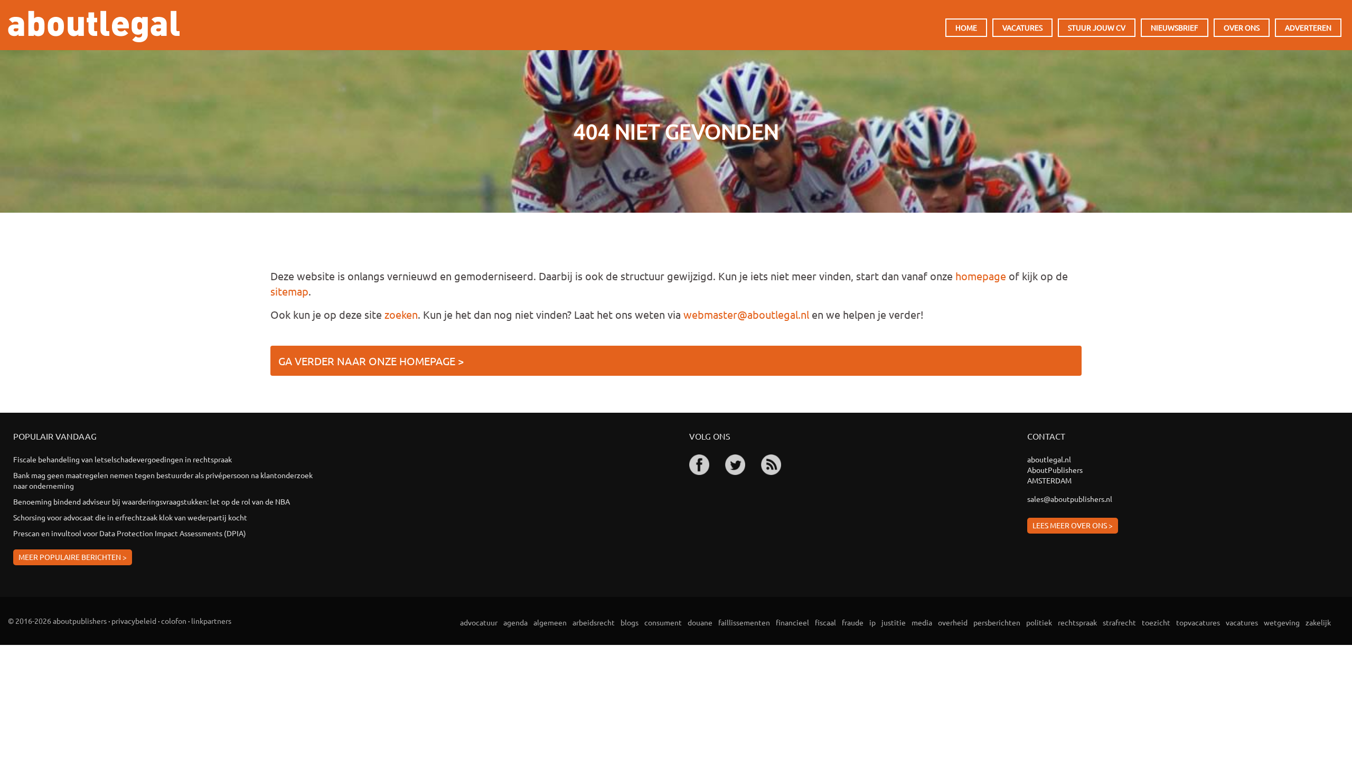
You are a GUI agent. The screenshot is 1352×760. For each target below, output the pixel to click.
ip (872, 622)
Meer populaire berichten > (72, 557)
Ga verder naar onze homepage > (371, 360)
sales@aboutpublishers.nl (1069, 499)
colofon (173, 620)
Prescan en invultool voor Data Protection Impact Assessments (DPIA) (129, 533)
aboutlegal (94, 26)
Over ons (1242, 27)
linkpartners (211, 620)
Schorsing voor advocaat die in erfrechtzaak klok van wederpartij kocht (130, 517)
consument (663, 622)
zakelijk (1318, 622)
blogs (630, 622)
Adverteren (1308, 27)
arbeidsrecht (593, 622)
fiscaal (825, 622)
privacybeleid (133, 620)
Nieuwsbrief (1174, 27)
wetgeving (1282, 622)
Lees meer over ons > (1072, 525)
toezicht (1156, 622)
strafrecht (1119, 622)
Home (966, 27)
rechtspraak (1077, 622)
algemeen (550, 622)
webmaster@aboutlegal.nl (746, 314)
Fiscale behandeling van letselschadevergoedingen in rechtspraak (122, 459)
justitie (893, 622)
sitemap (289, 291)
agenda (515, 622)
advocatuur (478, 622)
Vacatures (1022, 27)
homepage (980, 275)
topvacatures (1198, 622)
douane (700, 622)
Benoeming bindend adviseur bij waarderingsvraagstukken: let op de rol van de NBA (151, 501)
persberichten (996, 622)
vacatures (1242, 622)
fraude (852, 622)
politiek (1039, 622)
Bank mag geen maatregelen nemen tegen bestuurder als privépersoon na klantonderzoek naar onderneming (163, 480)
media (922, 622)
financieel (792, 622)
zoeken (401, 314)
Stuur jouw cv (1096, 27)
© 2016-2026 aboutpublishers (57, 620)
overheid (953, 622)
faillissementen (744, 622)
